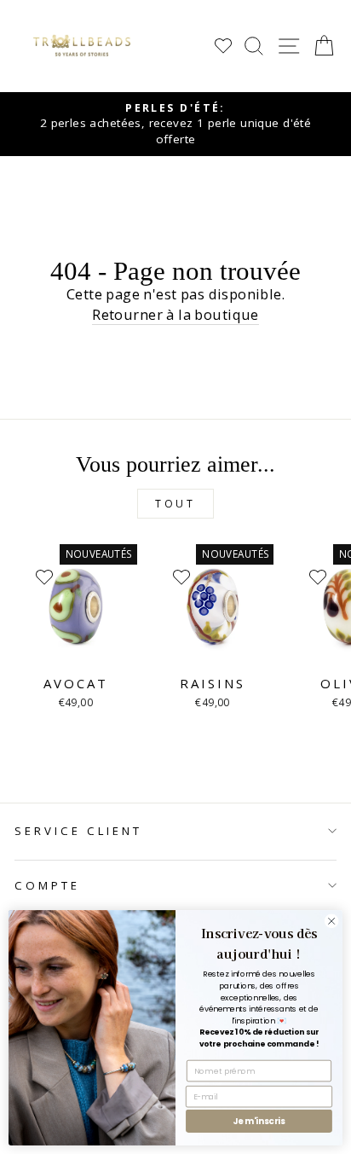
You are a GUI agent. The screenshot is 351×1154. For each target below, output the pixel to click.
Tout (175, 503)
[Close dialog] (331, 921)
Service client (78, 830)
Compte (47, 885)
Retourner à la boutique (175, 314)
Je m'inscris (259, 1121)
